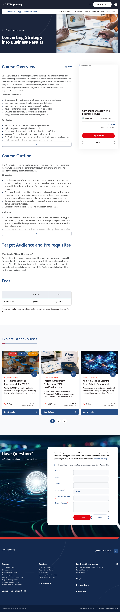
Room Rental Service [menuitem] (46, 569)
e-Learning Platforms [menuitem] (47, 567)
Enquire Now (98, 135)
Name (57, 471)
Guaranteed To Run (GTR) (14, 591)
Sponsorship (60, 490)
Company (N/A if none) (63, 497)
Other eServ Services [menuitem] (47, 577)
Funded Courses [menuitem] (82, 569)
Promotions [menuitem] (80, 572)
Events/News (82, 585)
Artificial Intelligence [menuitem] (9, 572)
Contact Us (102, 4)
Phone (57, 484)
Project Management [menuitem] (10, 579)
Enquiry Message (61, 503)
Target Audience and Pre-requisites (97, 11)
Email (57, 477)
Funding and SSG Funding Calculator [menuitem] (89, 567)
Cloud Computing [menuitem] (8, 567)
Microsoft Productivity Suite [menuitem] (12, 577)
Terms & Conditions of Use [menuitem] (108, 608)
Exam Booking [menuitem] (44, 572)
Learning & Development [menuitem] (48, 574)
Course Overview (63, 11)
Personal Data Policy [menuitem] (87, 608)
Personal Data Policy (100, 458)
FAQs (78, 578)
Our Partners (45, 583)
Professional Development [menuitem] (12, 584)
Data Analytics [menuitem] (7, 574)
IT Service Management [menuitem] (10, 582)
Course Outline (76, 11)
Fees (113, 11)
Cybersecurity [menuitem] (7, 569)
